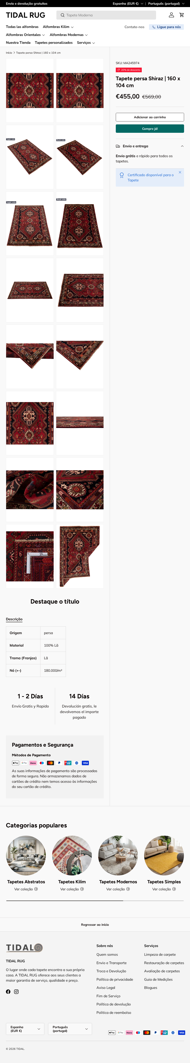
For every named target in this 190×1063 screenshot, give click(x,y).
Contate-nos (134, 27)
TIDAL (20, 1049)
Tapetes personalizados (54, 42)
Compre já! (150, 129)
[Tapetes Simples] (164, 855)
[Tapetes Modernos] (118, 855)
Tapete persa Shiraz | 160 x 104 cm (38, 52)
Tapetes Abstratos (26, 881)
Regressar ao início (95, 924)
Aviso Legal (105, 987)
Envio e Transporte (111, 963)
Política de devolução (113, 1004)
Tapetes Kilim (72, 881)
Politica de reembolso (113, 1012)
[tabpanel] (55, 651)
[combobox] (106, 15)
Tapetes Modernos (118, 881)
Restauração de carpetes (164, 963)
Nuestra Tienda (18, 42)
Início (9, 52)
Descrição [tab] (14, 619)
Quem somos (107, 954)
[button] (182, 15)
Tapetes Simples (164, 881)
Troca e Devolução (111, 971)
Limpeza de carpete (160, 954)
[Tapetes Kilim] (72, 855)
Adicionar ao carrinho (150, 117)
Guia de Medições (158, 979)
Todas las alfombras (22, 26)
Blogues (150, 987)
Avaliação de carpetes (162, 971)
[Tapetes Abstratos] (26, 855)
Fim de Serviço (108, 996)
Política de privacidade (114, 979)
